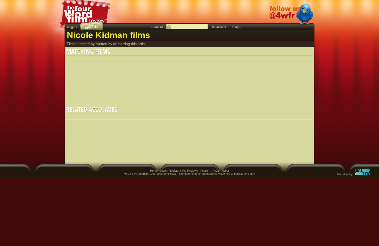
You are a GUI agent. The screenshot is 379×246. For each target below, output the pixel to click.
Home (154, 170)
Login (163, 170)
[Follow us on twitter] (291, 15)
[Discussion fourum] (218, 27)
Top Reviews (190, 170)
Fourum (205, 170)
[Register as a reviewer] (92, 25)
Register (174, 170)
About (225, 170)
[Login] (72, 27)
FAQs (216, 170)
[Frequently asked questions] (236, 27)
